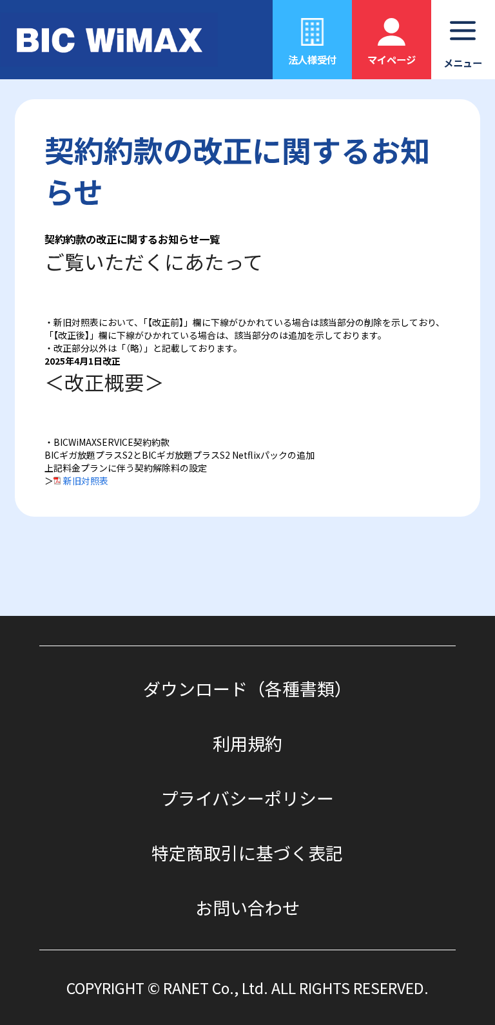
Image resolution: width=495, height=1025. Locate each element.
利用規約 (247, 743)
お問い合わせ (247, 907)
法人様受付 (312, 59)
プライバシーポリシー (247, 797)
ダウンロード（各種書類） (247, 688)
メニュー (462, 62)
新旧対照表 (85, 480)
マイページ (391, 59)
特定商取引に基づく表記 (247, 852)
